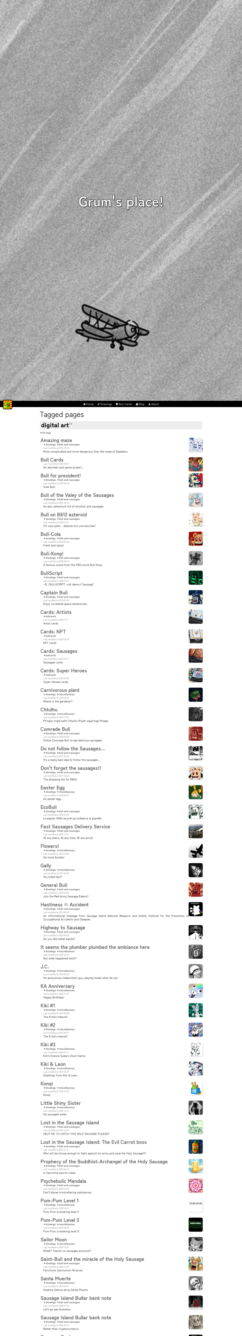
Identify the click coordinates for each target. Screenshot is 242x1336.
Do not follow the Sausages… (72, 748)
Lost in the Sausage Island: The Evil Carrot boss (93, 1141)
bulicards (51, 616)
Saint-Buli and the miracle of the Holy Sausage (92, 1258)
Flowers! (49, 845)
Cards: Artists (56, 611)
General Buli (53, 884)
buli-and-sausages (69, 444)
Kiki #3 (47, 1044)
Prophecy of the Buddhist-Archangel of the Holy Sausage (104, 1161)
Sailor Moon (53, 1239)
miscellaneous (67, 694)
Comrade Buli (55, 728)
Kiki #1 (47, 1005)
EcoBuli (48, 806)
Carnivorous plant (60, 689)
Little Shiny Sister (60, 1102)
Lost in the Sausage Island (69, 1122)
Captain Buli (54, 592)
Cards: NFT (53, 631)
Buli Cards (51, 459)
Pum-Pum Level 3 (59, 1219)
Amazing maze (56, 439)
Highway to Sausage (62, 927)
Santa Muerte (55, 1278)
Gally (45, 865)
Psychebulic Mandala (63, 1180)
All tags (46, 432)
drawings (51, 444)
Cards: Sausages (58, 650)
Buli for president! (60, 475)
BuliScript (51, 572)
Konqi (46, 1083)
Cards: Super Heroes (63, 670)
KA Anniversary (57, 985)
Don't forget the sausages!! (70, 767)
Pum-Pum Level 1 (59, 1200)
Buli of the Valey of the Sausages (77, 494)
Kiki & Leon (53, 1063)
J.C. (44, 966)
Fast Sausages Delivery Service (75, 826)
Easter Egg (52, 787)
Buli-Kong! (51, 553)
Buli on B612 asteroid (63, 514)
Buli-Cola (50, 533)
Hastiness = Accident (64, 904)
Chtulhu (48, 709)
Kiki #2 (47, 1024)
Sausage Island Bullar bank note (75, 1297)
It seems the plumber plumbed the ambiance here (95, 946)
